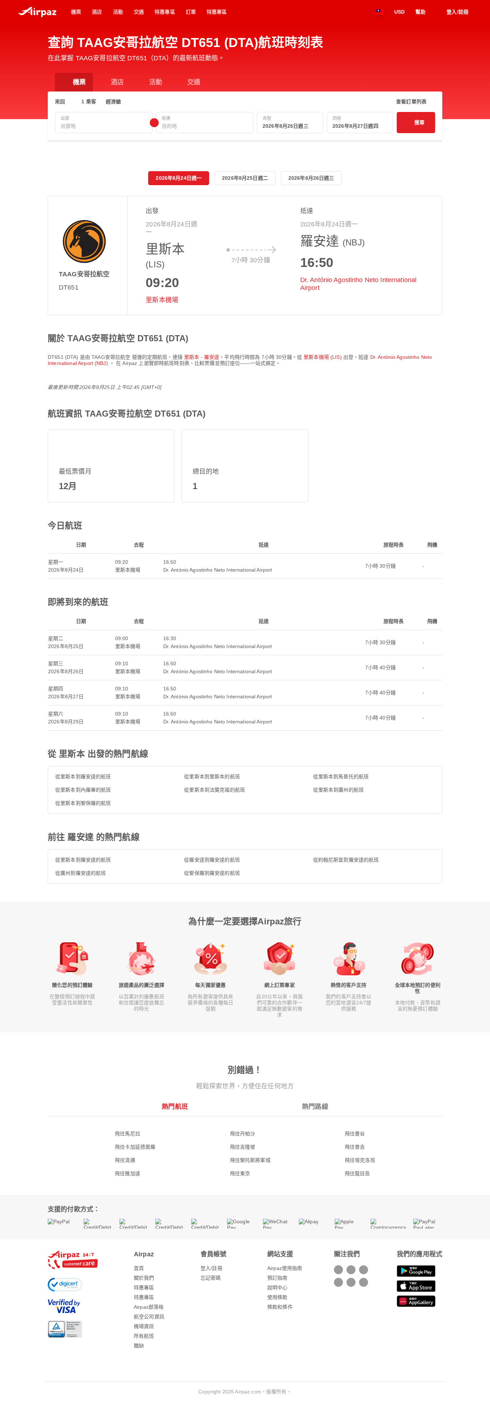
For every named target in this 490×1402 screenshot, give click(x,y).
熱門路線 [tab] (315, 1106)
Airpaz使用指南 (284, 1268)
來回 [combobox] (60, 101)
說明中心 (277, 1287)
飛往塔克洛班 (360, 1160)
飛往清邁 (125, 1160)
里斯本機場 (162, 300)
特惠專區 (144, 1287)
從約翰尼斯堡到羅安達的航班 (346, 860)
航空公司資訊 (149, 1316)
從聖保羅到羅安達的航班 (212, 873)
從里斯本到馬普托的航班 (341, 776)
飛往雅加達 (127, 1173)
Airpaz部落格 (149, 1307)
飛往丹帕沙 (242, 1133)
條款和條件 (280, 1307)
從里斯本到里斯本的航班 (212, 776)
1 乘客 (88, 101)
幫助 (420, 12)
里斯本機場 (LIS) (323, 357)
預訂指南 (277, 1278)
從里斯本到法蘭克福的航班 (214, 790)
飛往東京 (240, 1173)
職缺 (139, 1346)
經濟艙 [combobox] (113, 101)
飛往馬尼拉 (127, 1133)
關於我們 (144, 1278)
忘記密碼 (211, 1278)
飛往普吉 (355, 1147)
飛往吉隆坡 (242, 1147)
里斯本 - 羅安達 (201, 357)
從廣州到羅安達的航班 (80, 873)
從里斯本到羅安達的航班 (83, 776)
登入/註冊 (211, 1268)
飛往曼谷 (355, 1133)
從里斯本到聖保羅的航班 (83, 803)
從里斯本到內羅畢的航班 (83, 790)
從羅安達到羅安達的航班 (212, 860)
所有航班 (144, 1336)
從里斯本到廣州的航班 (338, 790)
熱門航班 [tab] (175, 1106)
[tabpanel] (245, 1146)
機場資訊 (144, 1326)
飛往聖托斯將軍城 (250, 1160)
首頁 (139, 1268)
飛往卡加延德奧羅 (135, 1147)
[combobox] (104, 126)
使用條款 (277, 1297)
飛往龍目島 (357, 1173)
